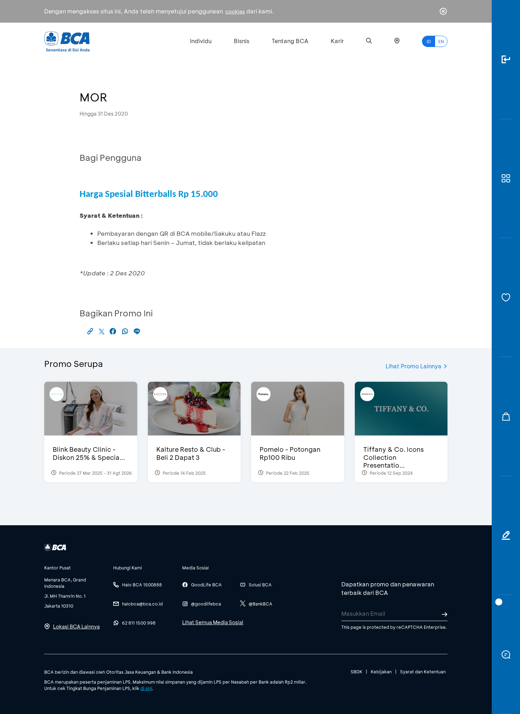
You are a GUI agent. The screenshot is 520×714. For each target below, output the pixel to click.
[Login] (506, 59)
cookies (235, 11)
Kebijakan (381, 671)
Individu (201, 41)
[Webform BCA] (506, 535)
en (441, 41)
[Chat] (506, 654)
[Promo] (506, 416)
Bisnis (241, 41)
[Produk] (506, 178)
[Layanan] (506, 297)
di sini (146, 688)
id (429, 41)
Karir (337, 41)
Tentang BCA (290, 41)
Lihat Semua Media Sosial (212, 622)
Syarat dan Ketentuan (423, 671)
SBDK (356, 671)
